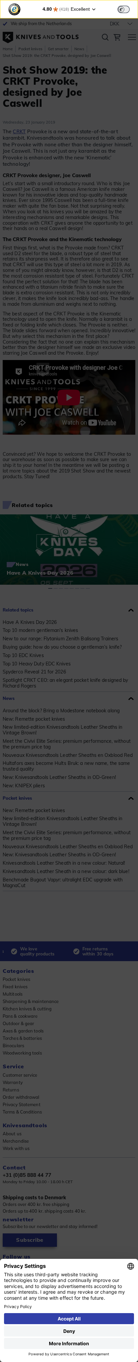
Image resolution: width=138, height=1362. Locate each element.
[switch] (124, 9)
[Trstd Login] (128, 8)
